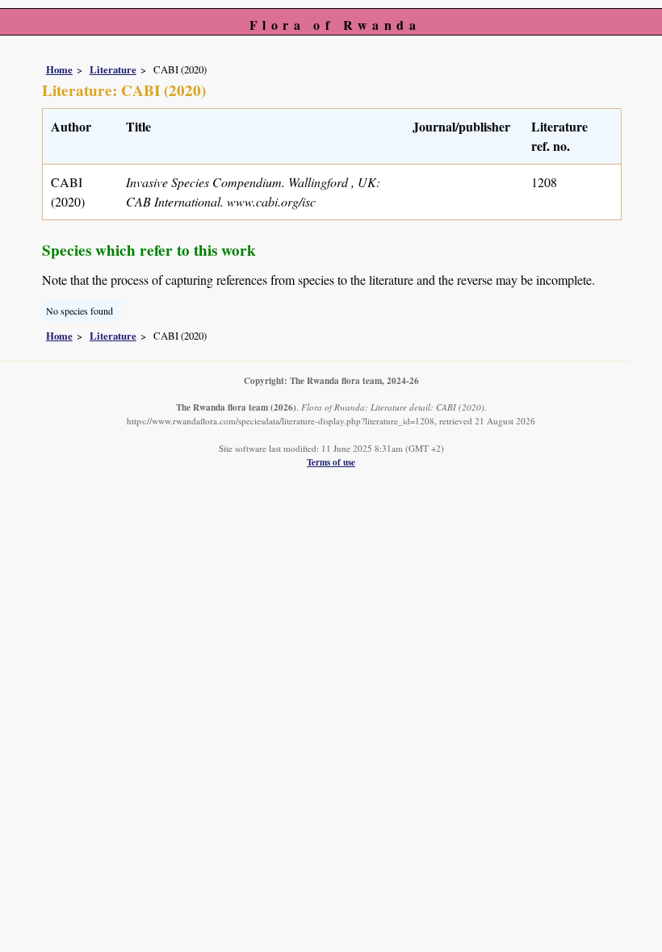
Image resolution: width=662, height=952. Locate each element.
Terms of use (331, 462)
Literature (113, 69)
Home (59, 69)
